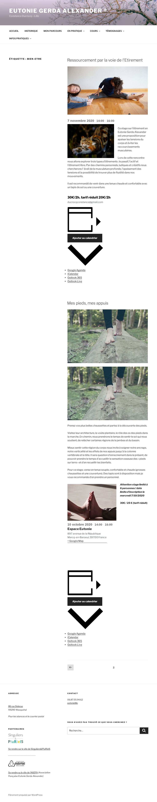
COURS (94, 31)
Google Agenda (76, 270)
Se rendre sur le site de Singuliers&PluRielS (29, 749)
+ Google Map (75, 541)
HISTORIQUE (31, 31)
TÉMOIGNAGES (114, 31)
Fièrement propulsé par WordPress (25, 795)
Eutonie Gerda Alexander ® (58, 10)
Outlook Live (74, 281)
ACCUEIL (14, 31)
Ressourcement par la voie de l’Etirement (105, 60)
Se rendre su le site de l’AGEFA (23, 772)
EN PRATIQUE (74, 31)
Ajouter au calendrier (84, 238)
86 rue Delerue (15, 706)
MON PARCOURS (53, 31)
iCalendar (72, 273)
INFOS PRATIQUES (19, 38)
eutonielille (72, 703)
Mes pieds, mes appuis (87, 303)
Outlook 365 (74, 277)
